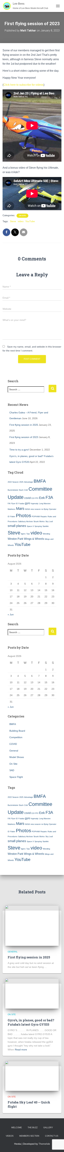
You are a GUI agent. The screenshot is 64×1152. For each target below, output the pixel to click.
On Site (22, 216)
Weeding (46, 534)
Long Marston (45, 503)
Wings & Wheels (34, 538)
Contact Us (51, 1136)
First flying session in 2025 (23, 424)
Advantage (28, 482)
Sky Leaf (49, 521)
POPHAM (36, 516)
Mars (20, 508)
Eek (42, 498)
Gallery (48, 1127)
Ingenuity (34, 503)
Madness (11, 509)
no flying (44, 509)
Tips (28, 534)
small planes (17, 526)
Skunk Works (39, 521)
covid (27, 497)
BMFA (40, 481)
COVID (13, 744)
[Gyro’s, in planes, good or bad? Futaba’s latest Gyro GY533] (32, 993)
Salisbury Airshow (25, 521)
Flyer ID (14, 503)
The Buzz (33, 1127)
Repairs (43, 516)
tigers (23, 534)
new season (36, 509)
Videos (9, 1136)
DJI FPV (34, 498)
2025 (21, 482)
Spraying (38, 526)
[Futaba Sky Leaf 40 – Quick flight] (32, 1075)
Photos (23, 515)
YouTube (30, 221)
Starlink (45, 526)
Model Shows (16, 757)
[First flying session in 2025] (32, 925)
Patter (12, 516)
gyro (27, 503)
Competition (15, 737)
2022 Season (13, 482)
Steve (13, 221)
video (21, 221)
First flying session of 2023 (23, 437)
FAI (9, 503)
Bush (21, 490)
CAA (26, 490)
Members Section (29, 1136)
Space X (30, 526)
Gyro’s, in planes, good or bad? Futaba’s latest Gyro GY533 (31, 1022)
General (13, 750)
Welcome (16, 1127)
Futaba (21, 503)
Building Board (17, 730)
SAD (11, 770)
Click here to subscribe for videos (23, 84)
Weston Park (15, 538)
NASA (27, 509)
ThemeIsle (44, 1143)
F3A (49, 497)
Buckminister (13, 490)
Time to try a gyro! (19, 449)
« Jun (11, 614)
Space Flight (16, 777)
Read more (21, 1049)
